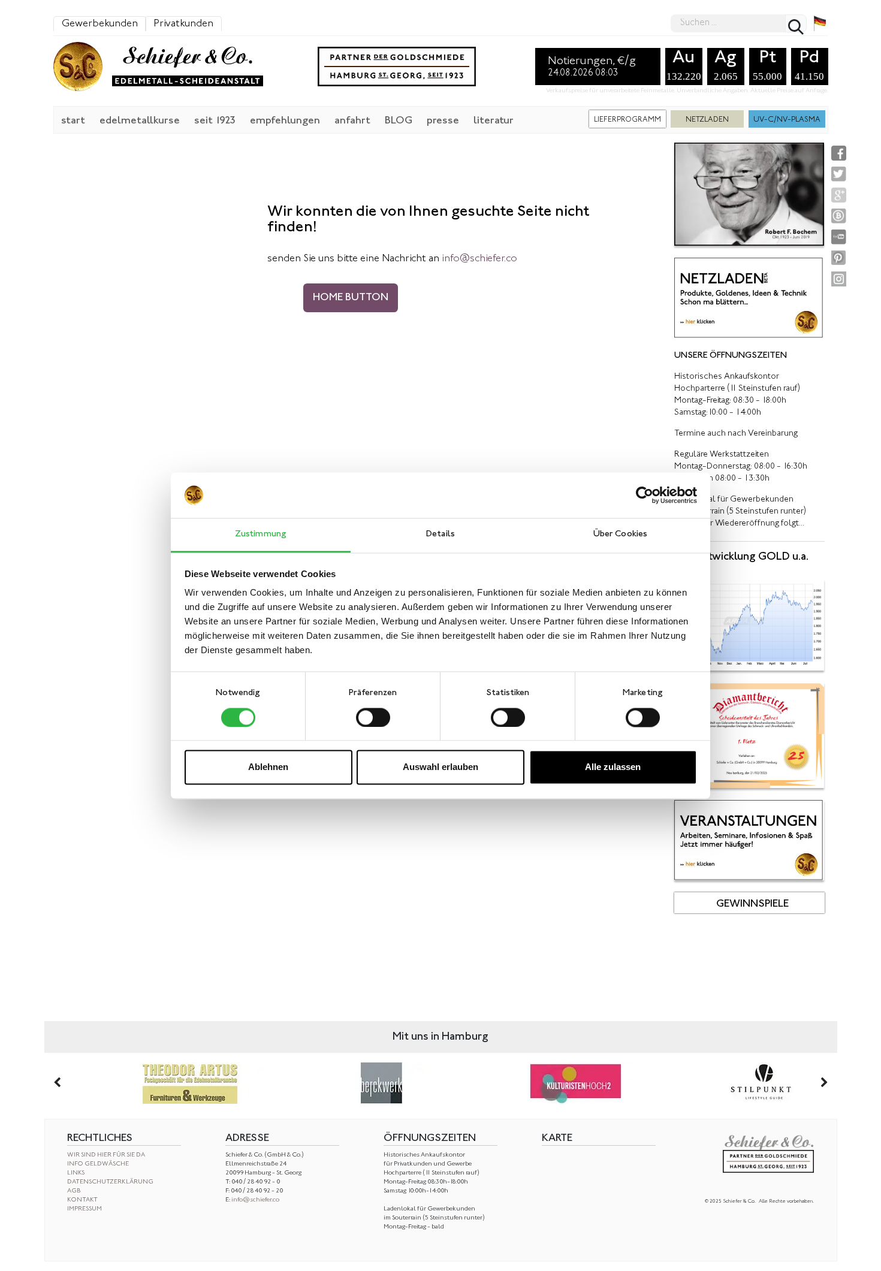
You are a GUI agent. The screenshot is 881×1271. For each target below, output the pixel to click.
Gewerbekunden (100, 24)
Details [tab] (440, 535)
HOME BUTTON (350, 298)
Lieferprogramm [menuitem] (627, 119)
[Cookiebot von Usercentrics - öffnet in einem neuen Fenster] (644, 495)
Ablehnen (268, 767)
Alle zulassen (613, 767)
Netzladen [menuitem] (707, 119)
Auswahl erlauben (440, 767)
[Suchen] (796, 23)
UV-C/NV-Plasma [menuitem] (786, 119)
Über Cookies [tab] (620, 535)
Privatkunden (183, 24)
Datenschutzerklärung (110, 1182)
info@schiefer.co (255, 1200)
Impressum (84, 1209)
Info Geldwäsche (98, 1164)
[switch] (373, 717)
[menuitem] (73, 119)
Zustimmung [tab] (260, 535)
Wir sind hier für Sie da (106, 1155)
